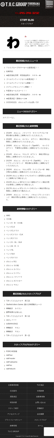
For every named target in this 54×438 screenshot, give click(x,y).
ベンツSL (10, 250)
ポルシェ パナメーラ (14, 277)
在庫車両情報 (13, 385)
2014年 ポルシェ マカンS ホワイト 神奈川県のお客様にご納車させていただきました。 (27, 155)
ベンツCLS (10, 227)
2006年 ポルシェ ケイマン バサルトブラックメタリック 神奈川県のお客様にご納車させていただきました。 (28, 197)
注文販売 (13, 391)
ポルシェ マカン (12, 285)
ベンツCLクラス (12, 231)
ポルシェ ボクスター (14, 281)
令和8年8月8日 (12, 324)
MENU (49, 4)
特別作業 (13, 402)
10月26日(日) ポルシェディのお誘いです (22, 102)
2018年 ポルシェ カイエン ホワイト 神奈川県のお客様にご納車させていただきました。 (28, 140)
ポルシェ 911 (11, 262)
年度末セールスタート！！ (16, 91)
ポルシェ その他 (12, 265)
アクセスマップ (13, 414)
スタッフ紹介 (13, 408)
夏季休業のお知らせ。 (14, 312)
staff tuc (9, 365)
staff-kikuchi (10, 369)
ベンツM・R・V (12, 246)
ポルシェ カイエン (13, 269)
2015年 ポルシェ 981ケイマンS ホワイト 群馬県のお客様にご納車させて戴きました (28, 177)
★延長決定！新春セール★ (16, 99)
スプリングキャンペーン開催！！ (19, 87)
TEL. (27, 13)
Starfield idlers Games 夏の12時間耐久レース (24, 304)
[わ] (13, 42)
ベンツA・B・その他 (14, 223)
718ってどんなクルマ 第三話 (18, 301)
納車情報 (13, 426)
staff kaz (9, 355)
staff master (10, 358)
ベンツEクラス (12, 238)
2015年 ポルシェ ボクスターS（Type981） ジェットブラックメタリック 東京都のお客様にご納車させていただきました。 (27, 163)
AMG (8, 216)
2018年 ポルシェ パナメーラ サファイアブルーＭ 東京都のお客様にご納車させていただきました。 (28, 134)
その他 (8, 219)
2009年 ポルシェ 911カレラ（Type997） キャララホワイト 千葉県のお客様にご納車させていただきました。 (27, 148)
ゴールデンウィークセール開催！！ (20, 83)
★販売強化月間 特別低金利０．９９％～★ (23, 75)
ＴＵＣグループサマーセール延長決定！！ (22, 68)
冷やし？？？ (11, 320)
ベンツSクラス (12, 258)
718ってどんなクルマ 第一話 (18, 335)
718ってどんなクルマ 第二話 (18, 316)
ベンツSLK (10, 254)
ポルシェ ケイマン (13, 273)
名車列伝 (9, 71)
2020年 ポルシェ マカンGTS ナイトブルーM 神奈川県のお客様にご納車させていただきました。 (28, 170)
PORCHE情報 (11, 351)
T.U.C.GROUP (13, 431)
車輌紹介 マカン (13, 328)
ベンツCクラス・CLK (14, 235)
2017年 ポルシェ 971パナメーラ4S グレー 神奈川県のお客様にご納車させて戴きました (28, 189)
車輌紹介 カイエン (14, 308)
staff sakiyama (11, 362)
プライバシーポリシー (13, 420)
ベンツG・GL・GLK (14, 242)
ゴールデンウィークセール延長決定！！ (21, 79)
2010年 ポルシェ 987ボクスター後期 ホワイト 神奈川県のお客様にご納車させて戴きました (28, 183)
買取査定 (13, 397)
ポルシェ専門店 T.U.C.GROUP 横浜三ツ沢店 (22, 4)
